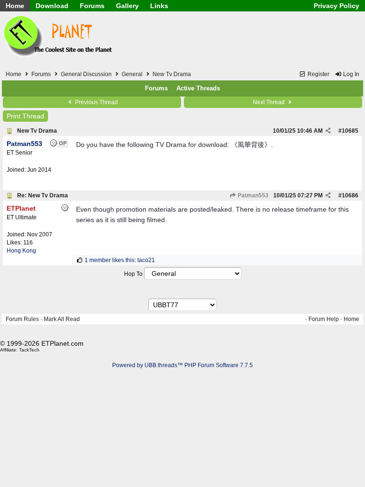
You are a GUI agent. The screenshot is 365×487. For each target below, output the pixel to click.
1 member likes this (109, 260)
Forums (92, 6)
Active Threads (198, 88)
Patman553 (252, 195)
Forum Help (323, 319)
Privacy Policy (336, 6)
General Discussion (86, 74)
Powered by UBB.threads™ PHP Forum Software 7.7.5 (182, 365)
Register (317, 74)
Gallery (127, 6)
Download (52, 6)
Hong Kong (21, 250)
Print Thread (25, 116)
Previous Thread (96, 102)
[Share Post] (328, 131)
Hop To (133, 274)
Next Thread (269, 102)
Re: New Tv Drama (42, 195)
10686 (350, 195)
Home (15, 6)
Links (159, 6)
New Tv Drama (37, 130)
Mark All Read (62, 319)
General (132, 74)
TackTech (29, 349)
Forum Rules (22, 319)
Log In (350, 74)
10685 (350, 130)
